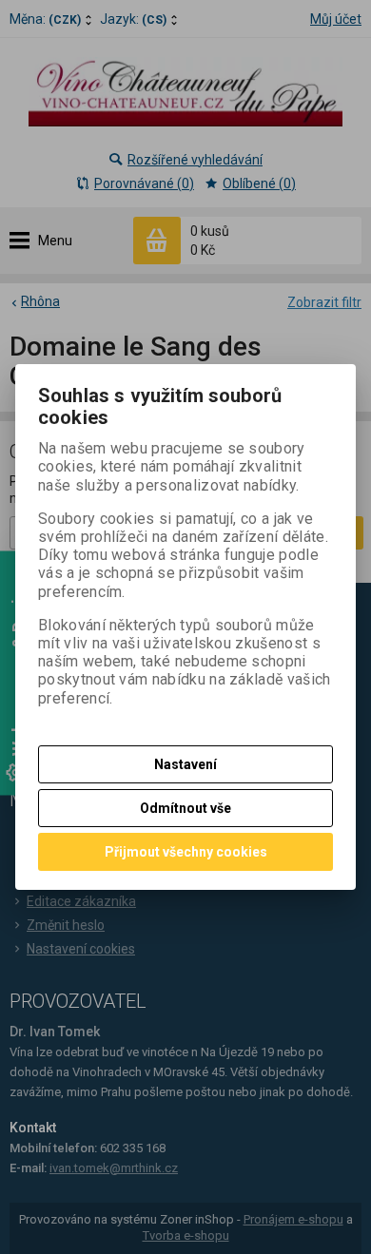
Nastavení (185, 764)
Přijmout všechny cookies (186, 851)
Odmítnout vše (185, 808)
